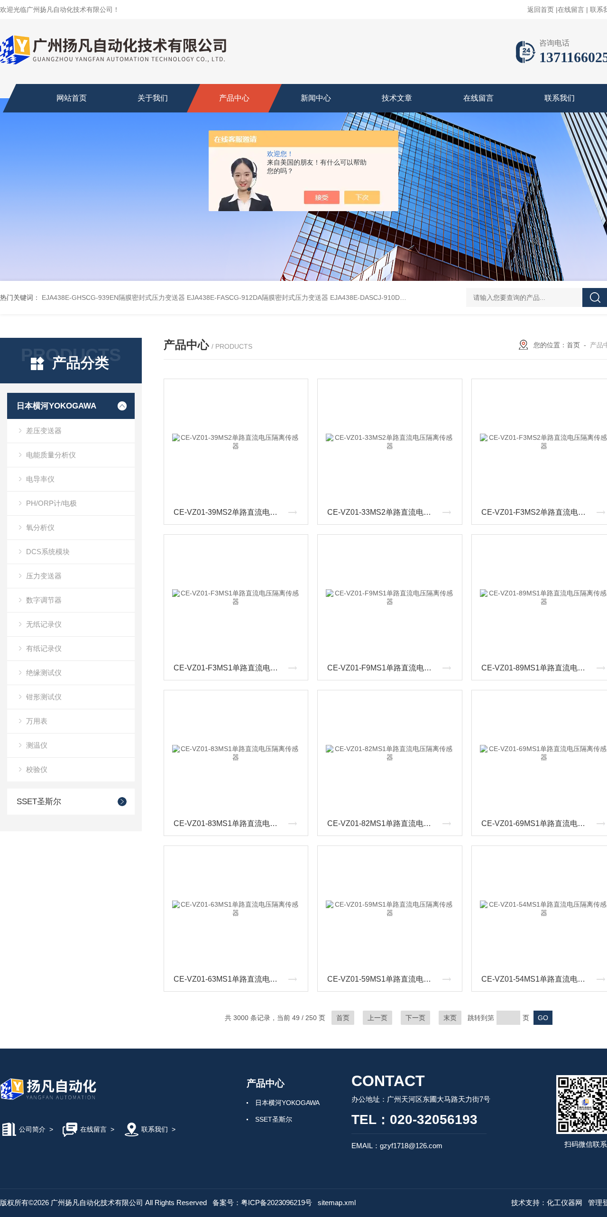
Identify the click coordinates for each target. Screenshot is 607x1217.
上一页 (377, 1018)
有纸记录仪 (44, 648)
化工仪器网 (564, 1202)
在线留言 (571, 9)
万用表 (36, 721)
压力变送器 (44, 576)
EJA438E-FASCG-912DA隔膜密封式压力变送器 (257, 297)
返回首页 (540, 9)
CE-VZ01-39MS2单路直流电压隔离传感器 (239, 512)
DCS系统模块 (48, 552)
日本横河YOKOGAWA (56, 405)
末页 (450, 1018)
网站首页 (71, 98)
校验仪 (36, 769)
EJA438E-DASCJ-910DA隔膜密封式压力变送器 (400, 297)
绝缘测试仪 (44, 673)
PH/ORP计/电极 (51, 503)
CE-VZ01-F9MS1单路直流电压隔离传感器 (392, 668)
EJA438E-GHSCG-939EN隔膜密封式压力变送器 (113, 297)
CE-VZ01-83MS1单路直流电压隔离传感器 (239, 823)
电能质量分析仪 (51, 455)
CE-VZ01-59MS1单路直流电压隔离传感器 (392, 979)
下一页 (415, 1018)
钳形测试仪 (44, 697)
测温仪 (36, 745)
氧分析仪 (40, 527)
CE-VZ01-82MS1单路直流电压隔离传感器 (392, 823)
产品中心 (234, 98)
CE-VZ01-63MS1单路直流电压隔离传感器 (239, 979)
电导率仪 (40, 479)
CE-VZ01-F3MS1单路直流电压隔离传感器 (239, 668)
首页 (573, 345)
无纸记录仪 (44, 624)
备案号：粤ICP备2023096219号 (262, 1202)
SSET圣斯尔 (39, 801)
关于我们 (153, 98)
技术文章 (397, 98)
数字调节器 (44, 600)
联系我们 (559, 98)
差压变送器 (44, 431)
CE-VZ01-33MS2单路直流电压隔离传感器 (392, 512)
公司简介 (32, 1129)
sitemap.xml (337, 1202)
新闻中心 (316, 98)
